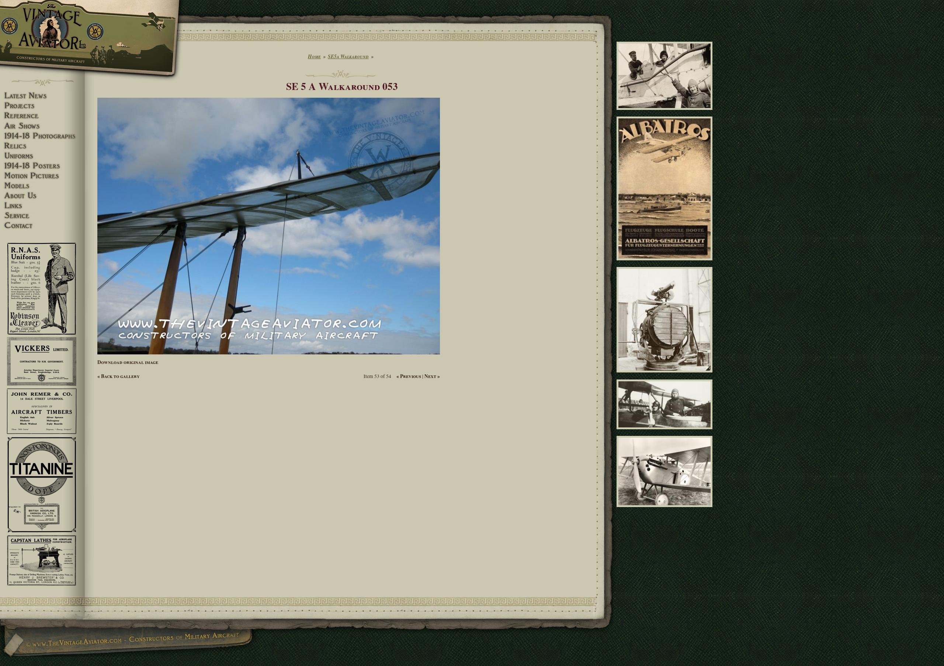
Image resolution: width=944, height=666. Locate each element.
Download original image (127, 362)
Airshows (42, 126)
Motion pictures (42, 176)
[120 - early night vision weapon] (666, 375)
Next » (432, 376)
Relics (42, 146)
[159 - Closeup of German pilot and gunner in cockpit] (666, 432)
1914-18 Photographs (42, 136)
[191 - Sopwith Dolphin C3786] (666, 510)
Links (42, 206)
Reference (42, 116)
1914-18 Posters (42, 166)
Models (42, 186)
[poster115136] (666, 263)
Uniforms (42, 156)
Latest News (42, 96)
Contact (42, 225)
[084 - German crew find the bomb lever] (666, 113)
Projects (42, 106)
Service (42, 216)
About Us (42, 196)
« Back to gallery (118, 376)
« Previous (408, 376)
